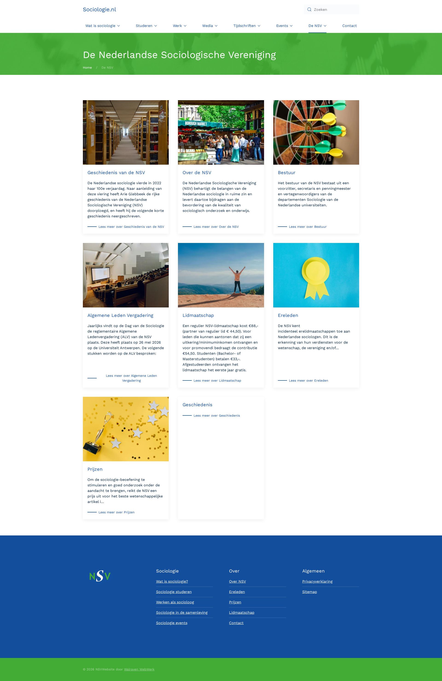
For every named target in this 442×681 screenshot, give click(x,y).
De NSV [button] (315, 25)
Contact (349, 25)
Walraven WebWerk (139, 669)
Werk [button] (177, 25)
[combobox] (331, 9)
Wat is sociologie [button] (100, 25)
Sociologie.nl (99, 9)
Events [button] (282, 25)
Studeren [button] (144, 25)
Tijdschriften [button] (244, 25)
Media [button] (207, 25)
